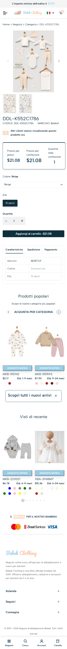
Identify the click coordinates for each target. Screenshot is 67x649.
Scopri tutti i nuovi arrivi (29, 395)
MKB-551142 (11, 374)
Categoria (30, 24)
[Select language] (51, 13)
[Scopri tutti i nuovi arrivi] (55, 396)
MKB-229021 (11, 479)
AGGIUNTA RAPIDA (17, 368)
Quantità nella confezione (54, 152)
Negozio (17, 24)
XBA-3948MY (44, 479)
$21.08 (34, 160)
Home (6, 24)
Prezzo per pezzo (13, 152)
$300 (51, 3)
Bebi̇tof (55, 123)
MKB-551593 (43, 374)
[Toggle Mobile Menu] (5, 12)
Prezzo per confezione (32, 152)
